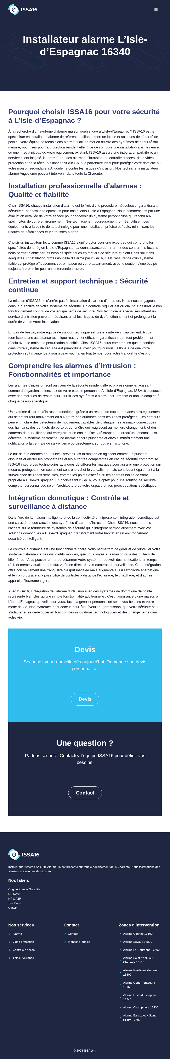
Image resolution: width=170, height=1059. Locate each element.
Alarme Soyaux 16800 (137, 941)
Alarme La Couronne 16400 (141, 949)
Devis (85, 699)
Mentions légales (79, 941)
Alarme (17, 933)
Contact (85, 793)
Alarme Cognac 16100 (138, 933)
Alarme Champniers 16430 (140, 1007)
